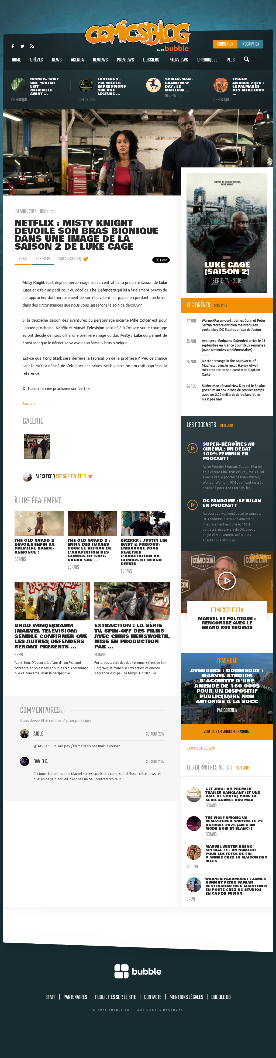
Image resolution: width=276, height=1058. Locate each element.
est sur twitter (71, 477)
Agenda (77, 60)
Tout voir (220, 306)
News (57, 60)
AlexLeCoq (45, 477)
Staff (51, 997)
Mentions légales (186, 997)
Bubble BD (221, 997)
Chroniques (207, 60)
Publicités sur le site (115, 997)
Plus (231, 60)
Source (29, 403)
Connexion (225, 44)
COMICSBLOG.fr (201, 748)
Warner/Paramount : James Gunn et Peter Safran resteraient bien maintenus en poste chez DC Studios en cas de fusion (226, 324)
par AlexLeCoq (69, 259)
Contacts (152, 997)
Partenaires (75, 997)
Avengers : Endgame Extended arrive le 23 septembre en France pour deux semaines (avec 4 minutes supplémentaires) (226, 344)
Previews (125, 60)
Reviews (100, 60)
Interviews (178, 60)
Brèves (36, 60)
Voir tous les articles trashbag (227, 732)
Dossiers (151, 60)
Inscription (250, 44)
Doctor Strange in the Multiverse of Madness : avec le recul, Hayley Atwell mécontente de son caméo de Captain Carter (223, 367)
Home (16, 60)
